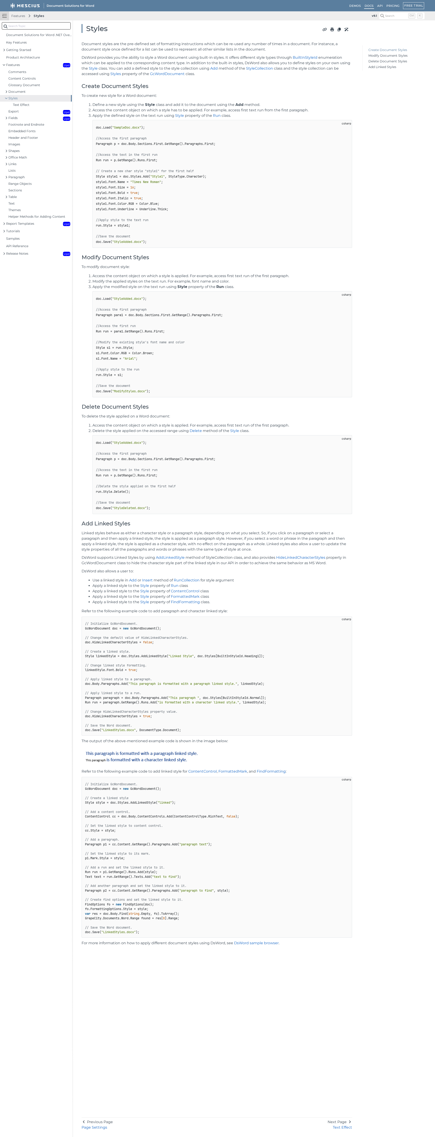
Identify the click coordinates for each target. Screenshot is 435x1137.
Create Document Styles (387, 50)
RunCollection (187, 580)
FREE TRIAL (413, 5)
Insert (147, 580)
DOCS (369, 5)
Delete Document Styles (387, 61)
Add (214, 68)
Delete (196, 431)
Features (18, 16)
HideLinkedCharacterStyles (300, 557)
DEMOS (355, 5)
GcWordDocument (167, 74)
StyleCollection (259, 68)
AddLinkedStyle (170, 557)
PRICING (392, 5)
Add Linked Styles (382, 67)
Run (217, 115)
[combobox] (36, 25)
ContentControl (185, 591)
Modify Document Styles (388, 56)
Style (93, 68)
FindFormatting (185, 602)
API (380, 5)
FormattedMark (185, 596)
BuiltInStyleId (305, 57)
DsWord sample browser (256, 943)
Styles (39, 16)
